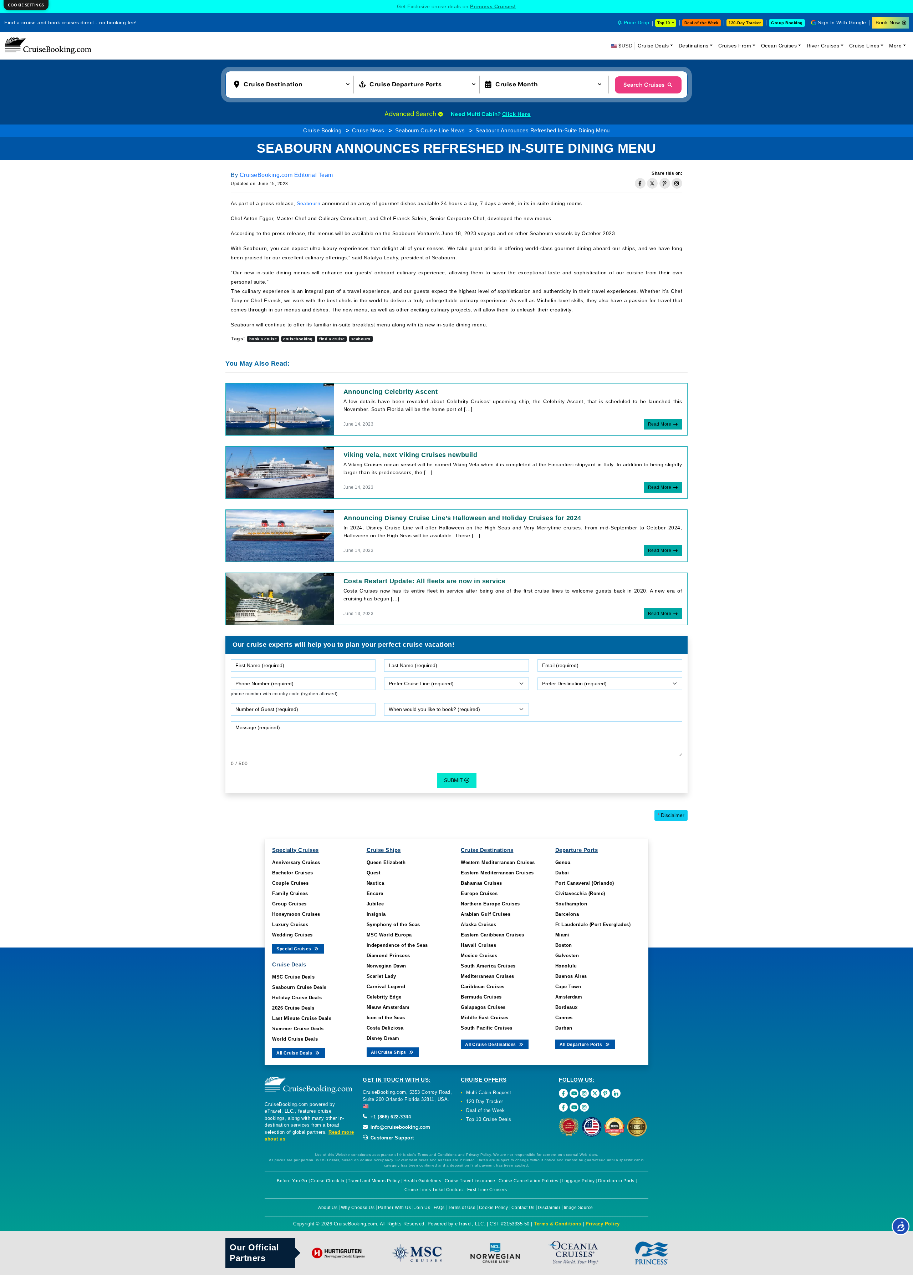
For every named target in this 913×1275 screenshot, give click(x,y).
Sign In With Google (842, 22)
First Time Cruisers (487, 1189)
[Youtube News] (574, 1107)
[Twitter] (595, 1093)
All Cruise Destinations (491, 1044)
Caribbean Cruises (483, 986)
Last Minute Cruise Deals (301, 1018)
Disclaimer (671, 815)
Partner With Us (394, 1207)
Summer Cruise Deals (298, 1028)
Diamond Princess (388, 955)
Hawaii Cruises (478, 945)
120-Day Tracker (745, 23)
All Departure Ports (581, 1044)
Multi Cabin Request (488, 1092)
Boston (563, 945)
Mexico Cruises (479, 955)
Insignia (376, 914)
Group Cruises (289, 903)
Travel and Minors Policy (374, 1180)
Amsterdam (568, 997)
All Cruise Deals (294, 1053)
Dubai (562, 872)
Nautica (375, 883)
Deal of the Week (701, 23)
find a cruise (332, 339)
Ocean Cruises (779, 46)
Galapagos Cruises (483, 1007)
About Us (327, 1207)
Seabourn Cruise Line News (430, 130)
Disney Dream (383, 1038)
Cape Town (568, 986)
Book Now (888, 22)
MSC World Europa (389, 935)
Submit (454, 780)
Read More (660, 424)
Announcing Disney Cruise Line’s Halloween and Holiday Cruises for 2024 (462, 518)
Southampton (571, 903)
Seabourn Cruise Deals (299, 987)
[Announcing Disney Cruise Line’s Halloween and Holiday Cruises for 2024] (280, 535)
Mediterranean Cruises (487, 976)
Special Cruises (294, 948)
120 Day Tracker (484, 1101)
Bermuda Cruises (481, 997)
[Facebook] (563, 1093)
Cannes (564, 1017)
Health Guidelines (422, 1180)
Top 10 (664, 23)
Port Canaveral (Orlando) (584, 883)
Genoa (563, 862)
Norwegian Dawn (386, 966)
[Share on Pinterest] (664, 183)
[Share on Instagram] (677, 183)
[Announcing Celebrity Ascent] (280, 409)
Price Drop (636, 22)
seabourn (361, 339)
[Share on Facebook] (640, 183)
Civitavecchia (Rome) (580, 893)
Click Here (516, 114)
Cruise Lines (864, 46)
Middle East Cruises (485, 1017)
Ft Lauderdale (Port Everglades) (593, 924)
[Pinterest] (605, 1093)
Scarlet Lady (381, 976)
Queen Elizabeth (386, 862)
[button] (293, 84)
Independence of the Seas (397, 945)
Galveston (567, 955)
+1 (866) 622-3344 (390, 1116)
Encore (375, 893)
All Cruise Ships (389, 1052)
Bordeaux (566, 1007)
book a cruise (263, 339)
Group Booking (787, 23)
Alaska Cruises (478, 924)
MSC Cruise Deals (293, 977)
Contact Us (523, 1207)
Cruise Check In (328, 1180)
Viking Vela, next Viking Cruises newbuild (410, 454)
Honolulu (566, 966)
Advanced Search (411, 114)
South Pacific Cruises (486, 1028)
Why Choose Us (358, 1207)
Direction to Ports (616, 1180)
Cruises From (734, 46)
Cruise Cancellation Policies (528, 1180)
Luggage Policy (578, 1180)
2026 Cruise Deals (293, 1008)
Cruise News (368, 130)
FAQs (439, 1207)
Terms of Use (461, 1207)
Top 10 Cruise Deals (488, 1119)
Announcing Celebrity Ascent (390, 391)
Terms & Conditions (557, 1223)
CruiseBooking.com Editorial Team (286, 175)
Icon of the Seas (386, 1017)
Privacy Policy (603, 1223)
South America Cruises (488, 966)
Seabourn (308, 203)
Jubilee (375, 903)
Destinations (694, 46)
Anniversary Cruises (296, 862)
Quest (374, 872)
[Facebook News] (563, 1107)
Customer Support (391, 1138)
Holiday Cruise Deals (297, 997)
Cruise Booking (322, 130)
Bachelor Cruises (292, 872)
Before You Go (292, 1180)
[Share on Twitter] (652, 183)
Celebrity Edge (384, 997)
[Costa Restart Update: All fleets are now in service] (280, 598)
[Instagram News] (584, 1107)
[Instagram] (584, 1093)
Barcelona (567, 914)
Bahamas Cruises (481, 883)
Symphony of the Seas (393, 924)
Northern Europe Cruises (490, 903)
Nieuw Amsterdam (388, 1007)
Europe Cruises (479, 893)
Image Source (578, 1207)
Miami (562, 935)
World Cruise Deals (295, 1039)
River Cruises (823, 46)
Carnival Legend (386, 986)
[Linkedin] (616, 1093)
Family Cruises (290, 893)
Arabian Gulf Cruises (485, 914)
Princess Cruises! (493, 6)
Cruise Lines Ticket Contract (434, 1189)
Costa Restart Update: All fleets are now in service (424, 581)
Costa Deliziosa (385, 1028)
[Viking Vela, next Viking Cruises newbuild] (280, 472)
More (895, 46)
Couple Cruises (290, 883)
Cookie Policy (493, 1207)
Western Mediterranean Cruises (498, 862)
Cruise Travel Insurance (470, 1180)
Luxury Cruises (290, 924)
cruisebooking (298, 339)
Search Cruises (644, 84)
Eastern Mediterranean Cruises (497, 872)
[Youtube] (574, 1093)
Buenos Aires (571, 976)
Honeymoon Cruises (296, 914)
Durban (563, 1028)
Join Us (422, 1207)
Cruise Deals (653, 46)
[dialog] (26, 5)
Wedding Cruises (292, 935)
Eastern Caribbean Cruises (492, 935)
